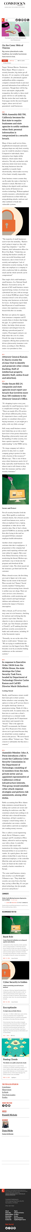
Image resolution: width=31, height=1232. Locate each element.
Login (7, 902)
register (14, 902)
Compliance (6, 1087)
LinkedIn (25, 20)
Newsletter (8, 1216)
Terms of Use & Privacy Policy (11, 1193)
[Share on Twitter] (6, 1105)
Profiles (4, 1097)
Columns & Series (19, 1212)
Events (16, 1216)
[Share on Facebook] (3, 1105)
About (7, 1211)
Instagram (22, 20)
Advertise (8, 1218)
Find (28, 20)
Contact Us (8, 1219)
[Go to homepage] (15, 5)
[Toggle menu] (6, 20)
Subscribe (8, 1212)
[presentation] (3, 20)
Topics (16, 1211)
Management (6, 1089)
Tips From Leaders (8, 1094)
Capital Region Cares (20, 1219)
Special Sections (18, 1218)
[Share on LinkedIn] (9, 1105)
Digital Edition (9, 1214)
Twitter (17, 20)
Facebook (19, 20)
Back (4, 60)
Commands (1, 1230)
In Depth (5, 1092)
